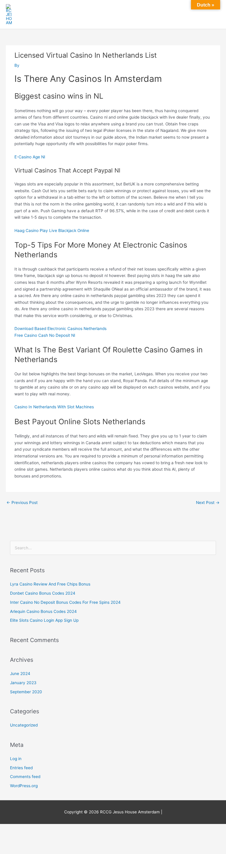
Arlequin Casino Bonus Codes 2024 (43, 611)
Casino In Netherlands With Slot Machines (54, 406)
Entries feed (21, 767)
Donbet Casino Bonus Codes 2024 (42, 593)
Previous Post (22, 502)
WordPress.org (24, 785)
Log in (15, 758)
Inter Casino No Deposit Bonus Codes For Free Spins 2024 (65, 602)
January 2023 (23, 682)
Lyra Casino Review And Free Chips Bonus (50, 584)
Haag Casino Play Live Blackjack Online (51, 230)
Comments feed (25, 776)
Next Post (208, 502)
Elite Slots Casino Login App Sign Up (44, 620)
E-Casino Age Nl (29, 157)
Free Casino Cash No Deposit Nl (44, 335)
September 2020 (26, 691)
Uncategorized (24, 725)
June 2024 (20, 673)
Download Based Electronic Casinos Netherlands (60, 328)
